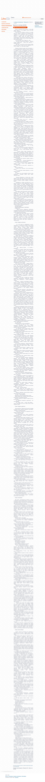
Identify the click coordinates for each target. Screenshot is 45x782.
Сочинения (4, 21)
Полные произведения (7, 25)
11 (29, 765)
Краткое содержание (38, 26)
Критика (3, 31)
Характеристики (5, 27)
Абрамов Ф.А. (26, 22)
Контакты (16, 777)
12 (31, 765)
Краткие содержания (6, 23)
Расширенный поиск (27, 17)
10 (27, 765)
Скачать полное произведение (20, 27)
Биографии (4, 29)
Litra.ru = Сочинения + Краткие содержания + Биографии (15, 776)
